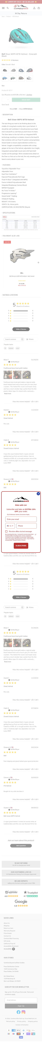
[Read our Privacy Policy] (35, 534)
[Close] (38, 493)
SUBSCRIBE (21, 546)
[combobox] (10, 526)
